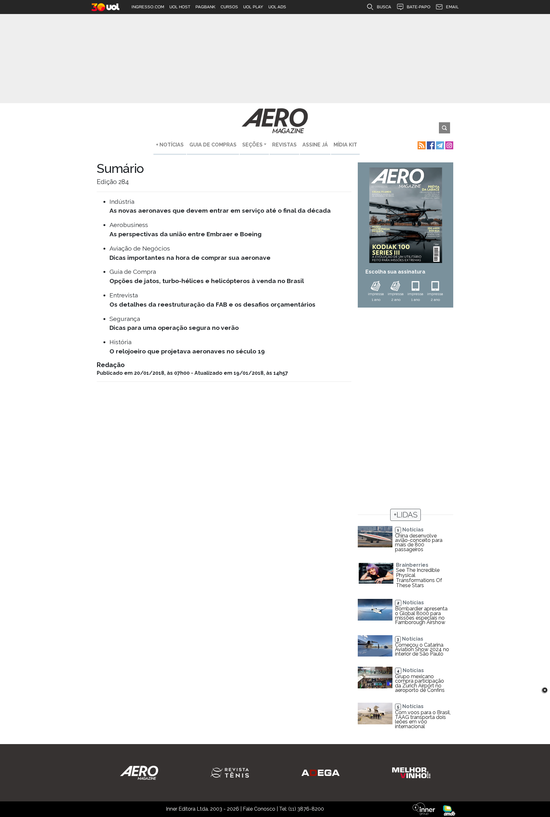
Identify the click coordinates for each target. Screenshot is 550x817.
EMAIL (452, 6)
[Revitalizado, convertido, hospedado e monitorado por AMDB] (449, 810)
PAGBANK (205, 6)
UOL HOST (179, 6)
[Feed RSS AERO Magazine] (421, 145)
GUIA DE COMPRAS (212, 145)
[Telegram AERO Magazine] (439, 145)
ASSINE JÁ (315, 145)
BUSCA (384, 6)
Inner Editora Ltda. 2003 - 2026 (202, 809)
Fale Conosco (259, 809)
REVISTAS (284, 145)
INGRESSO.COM (147, 6)
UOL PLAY (253, 6)
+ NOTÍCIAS (170, 145)
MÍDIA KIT (345, 145)
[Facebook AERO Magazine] (430, 145)
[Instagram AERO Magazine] (448, 145)
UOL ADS (277, 6)
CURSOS (229, 6)
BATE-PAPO (418, 6)
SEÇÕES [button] (252, 145)
